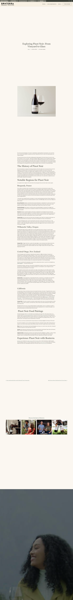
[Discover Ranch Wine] (32, 1)
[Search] (69, 1)
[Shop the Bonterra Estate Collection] (13, 1)
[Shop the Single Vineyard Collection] (23, 1)
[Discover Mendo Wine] (41, 1)
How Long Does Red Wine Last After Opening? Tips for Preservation (18, 380)
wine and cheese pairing (28, 315)
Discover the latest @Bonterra (36, 418)
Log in (71, 1)
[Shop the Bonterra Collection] (4, 1)
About (29, 49)
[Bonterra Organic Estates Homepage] (7, 4)
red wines (44, 315)
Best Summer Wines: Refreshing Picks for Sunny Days (57, 380)
